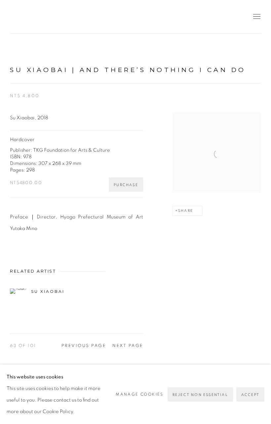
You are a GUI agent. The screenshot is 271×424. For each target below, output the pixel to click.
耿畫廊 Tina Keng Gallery (20, 16)
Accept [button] (250, 395)
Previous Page (83, 346)
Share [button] (185, 210)
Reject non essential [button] (200, 395)
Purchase (126, 185)
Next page (127, 346)
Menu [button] (256, 17)
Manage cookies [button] (140, 394)
